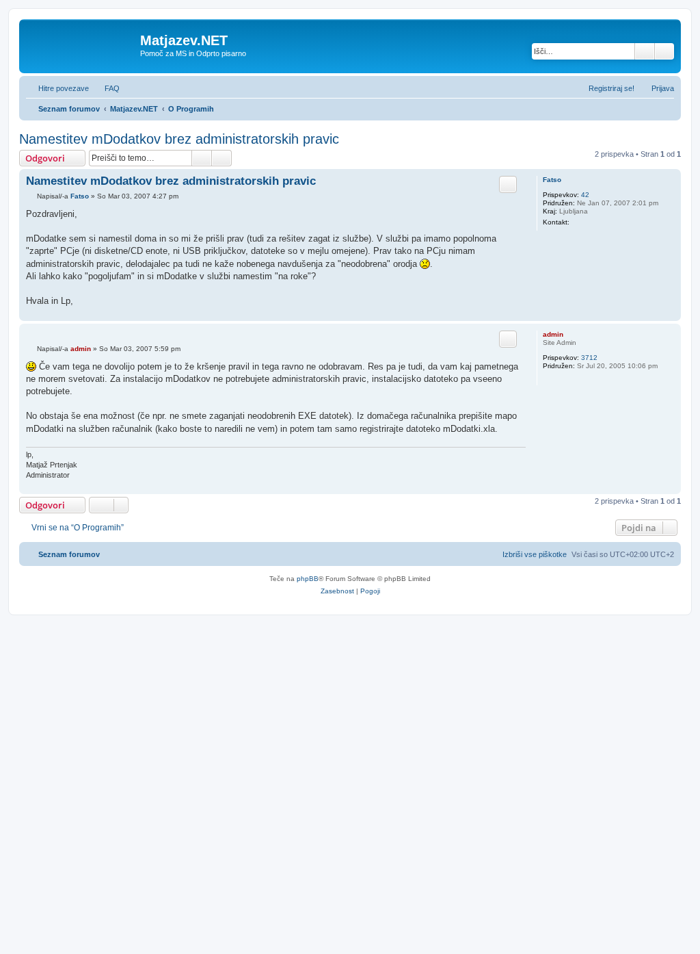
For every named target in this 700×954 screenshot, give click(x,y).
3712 (589, 357)
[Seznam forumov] (81, 44)
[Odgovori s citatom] (508, 184)
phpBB (308, 578)
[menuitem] (106, 88)
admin (553, 334)
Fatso (552, 179)
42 (585, 194)
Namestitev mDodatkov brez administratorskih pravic (179, 138)
